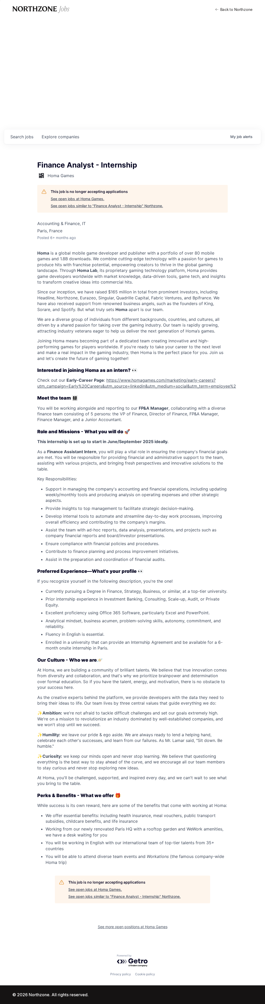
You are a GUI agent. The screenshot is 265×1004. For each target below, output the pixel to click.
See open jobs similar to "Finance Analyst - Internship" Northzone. (107, 206)
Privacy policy (120, 974)
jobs (21, 136)
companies (60, 136)
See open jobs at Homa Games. (77, 199)
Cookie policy (145, 974)
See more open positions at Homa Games (132, 926)
